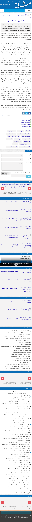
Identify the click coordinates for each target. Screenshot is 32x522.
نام (30, 155)
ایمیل (29, 159)
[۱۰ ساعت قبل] (8, 501)
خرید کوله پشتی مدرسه (12, 146)
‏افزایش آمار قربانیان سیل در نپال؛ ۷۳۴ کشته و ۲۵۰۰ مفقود (17, 468)
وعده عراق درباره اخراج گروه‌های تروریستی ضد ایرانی (19, 479)
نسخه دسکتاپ (16, 513)
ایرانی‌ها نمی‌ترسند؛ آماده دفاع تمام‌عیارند (21, 397)
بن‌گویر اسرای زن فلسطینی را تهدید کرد (22, 419)
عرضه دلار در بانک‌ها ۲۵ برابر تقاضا (23, 348)
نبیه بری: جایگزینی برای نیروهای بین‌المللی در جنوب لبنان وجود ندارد (16, 487)
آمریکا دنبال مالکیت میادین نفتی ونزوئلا (22, 423)
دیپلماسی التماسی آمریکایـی (24, 362)
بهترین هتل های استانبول (24, 134)
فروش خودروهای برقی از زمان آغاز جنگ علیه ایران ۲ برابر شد (17, 366)
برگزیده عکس (28, 298)
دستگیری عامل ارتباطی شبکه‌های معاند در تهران (10, 219)
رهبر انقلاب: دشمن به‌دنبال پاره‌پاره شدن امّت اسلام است (18, 368)
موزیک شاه (20, 131)
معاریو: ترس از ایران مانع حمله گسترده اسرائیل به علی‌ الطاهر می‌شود (16, 444)
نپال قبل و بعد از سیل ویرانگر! (24, 334)
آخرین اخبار (28, 388)
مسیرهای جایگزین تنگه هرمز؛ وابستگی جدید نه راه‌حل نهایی (18, 338)
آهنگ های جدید (26, 139)
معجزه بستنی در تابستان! (12, 301)
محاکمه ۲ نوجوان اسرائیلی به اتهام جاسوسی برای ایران (19, 393)
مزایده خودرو (27, 141)
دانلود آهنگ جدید (26, 136)
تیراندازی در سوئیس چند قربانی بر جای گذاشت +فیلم (9, 245)
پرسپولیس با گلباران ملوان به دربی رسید (9, 271)
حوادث (29, 372)
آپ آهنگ (28, 131)
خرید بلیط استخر (17, 141)
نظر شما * (28, 163)
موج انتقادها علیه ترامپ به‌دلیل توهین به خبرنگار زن (19, 401)
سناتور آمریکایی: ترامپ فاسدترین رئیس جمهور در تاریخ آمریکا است (16, 438)
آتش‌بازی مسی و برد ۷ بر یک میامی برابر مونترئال (20, 450)
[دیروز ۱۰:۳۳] (23, 187)
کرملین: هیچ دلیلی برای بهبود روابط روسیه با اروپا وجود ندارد (18, 458)
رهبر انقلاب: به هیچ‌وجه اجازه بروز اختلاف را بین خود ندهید (18, 460)
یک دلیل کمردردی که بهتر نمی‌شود (23, 358)
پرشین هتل (17, 139)
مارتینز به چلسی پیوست (25, 411)
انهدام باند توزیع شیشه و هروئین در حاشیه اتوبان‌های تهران (9, 383)
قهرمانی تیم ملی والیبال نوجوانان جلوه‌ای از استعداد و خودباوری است (16, 481)
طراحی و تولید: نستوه (16, 520)
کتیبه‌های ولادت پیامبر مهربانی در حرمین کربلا (20, 434)
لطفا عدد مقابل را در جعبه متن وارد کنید (23, 172)
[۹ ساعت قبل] (23, 501)
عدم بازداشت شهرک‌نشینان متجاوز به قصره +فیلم (20, 427)
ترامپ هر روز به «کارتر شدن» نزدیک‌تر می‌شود (20, 356)
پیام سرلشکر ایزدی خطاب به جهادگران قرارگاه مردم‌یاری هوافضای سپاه (15, 414)
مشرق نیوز (19, 4)
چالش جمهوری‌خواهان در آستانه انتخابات (21, 395)
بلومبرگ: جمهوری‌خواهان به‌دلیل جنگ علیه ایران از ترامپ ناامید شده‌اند (15, 346)
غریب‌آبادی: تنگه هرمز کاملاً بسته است (22, 489)
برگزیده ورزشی (28, 268)
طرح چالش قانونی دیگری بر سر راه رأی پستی (21, 493)
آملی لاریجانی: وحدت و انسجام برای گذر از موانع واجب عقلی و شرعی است (16, 403)
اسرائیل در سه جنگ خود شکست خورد (22, 456)
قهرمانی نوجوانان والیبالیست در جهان (10, 280)
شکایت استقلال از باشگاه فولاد (11, 210)
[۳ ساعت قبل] (25, 238)
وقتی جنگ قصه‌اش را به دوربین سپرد (22, 436)
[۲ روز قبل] (25, 291)
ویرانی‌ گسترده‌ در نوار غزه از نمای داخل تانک (21, 360)
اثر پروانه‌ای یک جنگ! (25, 452)
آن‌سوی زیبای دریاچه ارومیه (12, 310)
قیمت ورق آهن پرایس (25, 144)
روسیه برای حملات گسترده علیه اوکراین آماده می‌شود (19, 421)
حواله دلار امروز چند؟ (25, 256)
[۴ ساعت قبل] (16, 264)
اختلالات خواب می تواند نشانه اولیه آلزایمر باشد (9, 507)
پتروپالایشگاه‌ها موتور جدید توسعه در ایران (10, 319)
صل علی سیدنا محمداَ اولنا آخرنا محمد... (22, 406)
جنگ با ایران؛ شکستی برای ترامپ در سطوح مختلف (19, 442)
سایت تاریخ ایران (11, 131)
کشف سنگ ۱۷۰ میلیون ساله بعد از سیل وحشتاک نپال (19, 332)
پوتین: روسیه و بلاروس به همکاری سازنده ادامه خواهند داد (18, 412)
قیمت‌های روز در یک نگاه (25, 254)
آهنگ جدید (9, 139)
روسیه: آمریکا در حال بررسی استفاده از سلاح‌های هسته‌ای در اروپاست (16, 336)
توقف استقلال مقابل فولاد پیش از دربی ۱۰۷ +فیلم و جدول (10, 289)
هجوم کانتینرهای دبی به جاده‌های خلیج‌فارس (21, 330)
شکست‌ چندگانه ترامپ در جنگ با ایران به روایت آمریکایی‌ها (18, 408)
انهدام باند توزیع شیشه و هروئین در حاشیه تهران (25, 382)
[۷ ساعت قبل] (25, 312)
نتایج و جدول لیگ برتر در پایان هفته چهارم (21, 350)
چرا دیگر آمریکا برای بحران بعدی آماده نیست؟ (20, 485)
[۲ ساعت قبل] (25, 221)
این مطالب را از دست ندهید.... (24, 198)
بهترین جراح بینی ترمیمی (13, 136)
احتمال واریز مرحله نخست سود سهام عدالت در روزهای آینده (10, 236)
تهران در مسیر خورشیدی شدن (11, 202)
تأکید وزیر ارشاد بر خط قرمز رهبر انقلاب (22, 462)
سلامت (29, 496)
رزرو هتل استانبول (11, 134)
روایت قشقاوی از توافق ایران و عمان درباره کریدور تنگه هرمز (17, 364)
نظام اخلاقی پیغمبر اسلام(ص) (24, 440)
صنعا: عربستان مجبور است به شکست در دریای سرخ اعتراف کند (17, 448)
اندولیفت (15, 144)
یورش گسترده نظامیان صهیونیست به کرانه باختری (20, 477)
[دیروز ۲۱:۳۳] (25, 274)
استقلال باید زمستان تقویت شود (11, 227)
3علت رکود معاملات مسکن (16, 21)
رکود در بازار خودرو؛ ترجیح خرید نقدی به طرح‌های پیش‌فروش (9, 192)
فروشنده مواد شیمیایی (25, 146)
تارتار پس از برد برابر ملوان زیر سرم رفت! (21, 340)
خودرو (29, 182)
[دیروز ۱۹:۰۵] (25, 320)
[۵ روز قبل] (8, 187)
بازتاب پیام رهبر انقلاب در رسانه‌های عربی (21, 391)
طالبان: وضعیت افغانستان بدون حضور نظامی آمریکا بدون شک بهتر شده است (17, 431)
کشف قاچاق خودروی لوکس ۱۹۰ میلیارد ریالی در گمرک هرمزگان (24, 192)
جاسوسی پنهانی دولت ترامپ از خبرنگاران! (21, 446)
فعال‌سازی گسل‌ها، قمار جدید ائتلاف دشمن (21, 425)
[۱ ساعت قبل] (25, 204)
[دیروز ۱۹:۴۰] (25, 282)
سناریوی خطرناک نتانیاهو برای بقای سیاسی (21, 352)
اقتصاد (27, 10)
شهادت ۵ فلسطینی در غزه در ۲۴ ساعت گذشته (20, 399)
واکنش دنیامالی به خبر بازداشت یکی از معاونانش (20, 354)
